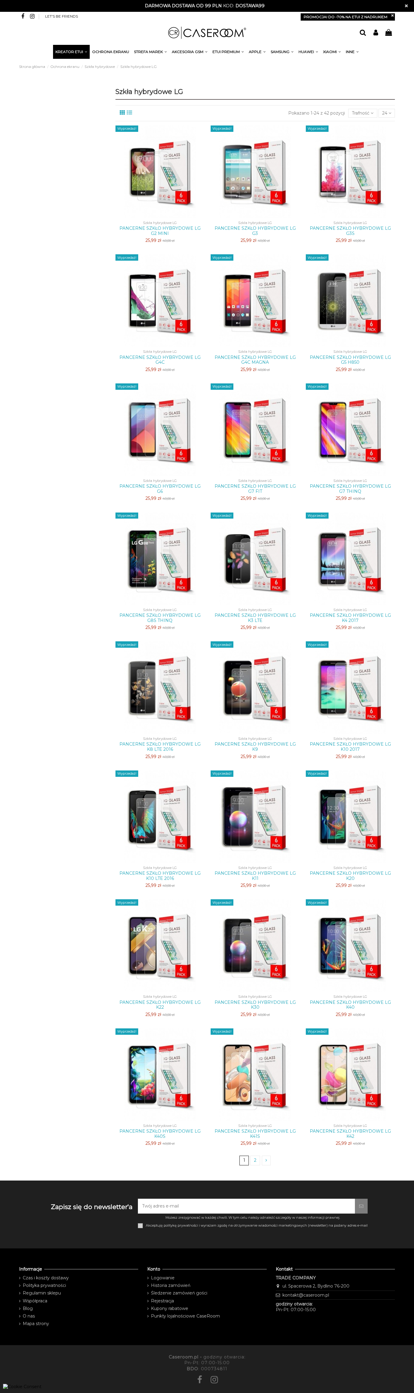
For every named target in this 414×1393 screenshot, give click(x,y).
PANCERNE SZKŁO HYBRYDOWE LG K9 (255, 746)
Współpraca (35, 1301)
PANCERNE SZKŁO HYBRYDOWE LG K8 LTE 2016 (160, 746)
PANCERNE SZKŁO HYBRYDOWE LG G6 (160, 488)
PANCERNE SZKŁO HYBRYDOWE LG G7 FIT (255, 488)
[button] (352, 53)
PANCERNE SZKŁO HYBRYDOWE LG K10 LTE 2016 (160, 875)
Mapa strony (36, 1323)
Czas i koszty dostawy (46, 1278)
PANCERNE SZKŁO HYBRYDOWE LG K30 (255, 1005)
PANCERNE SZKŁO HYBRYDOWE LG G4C (160, 360)
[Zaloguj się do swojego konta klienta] (375, 33)
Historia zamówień (170, 1285)
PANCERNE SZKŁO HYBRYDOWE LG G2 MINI (160, 230)
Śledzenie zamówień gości (179, 1293)
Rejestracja (162, 1301)
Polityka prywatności (44, 1285)
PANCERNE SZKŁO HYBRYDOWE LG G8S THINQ (160, 618)
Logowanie (163, 1278)
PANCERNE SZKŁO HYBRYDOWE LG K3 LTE (255, 618)
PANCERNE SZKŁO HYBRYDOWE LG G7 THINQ (350, 488)
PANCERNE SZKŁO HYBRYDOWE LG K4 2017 (350, 618)
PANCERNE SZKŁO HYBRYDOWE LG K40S (160, 1133)
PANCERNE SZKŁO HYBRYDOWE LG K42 (350, 1133)
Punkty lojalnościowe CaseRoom (185, 1316)
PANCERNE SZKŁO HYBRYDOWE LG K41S (255, 1133)
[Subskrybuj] (361, 1206)
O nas (29, 1316)
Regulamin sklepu (42, 1293)
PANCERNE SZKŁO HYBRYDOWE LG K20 (350, 875)
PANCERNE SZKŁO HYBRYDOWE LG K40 (350, 1005)
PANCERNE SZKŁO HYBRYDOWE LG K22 (160, 1005)
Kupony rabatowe (169, 1308)
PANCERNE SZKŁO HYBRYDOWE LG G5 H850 (350, 360)
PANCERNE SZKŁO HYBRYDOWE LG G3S (350, 230)
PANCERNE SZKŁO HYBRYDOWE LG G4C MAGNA (255, 360)
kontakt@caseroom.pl (305, 1295)
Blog (28, 1308)
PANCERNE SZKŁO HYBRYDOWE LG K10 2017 (350, 746)
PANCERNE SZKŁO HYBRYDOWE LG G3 (255, 230)
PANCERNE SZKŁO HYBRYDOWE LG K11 (255, 875)
